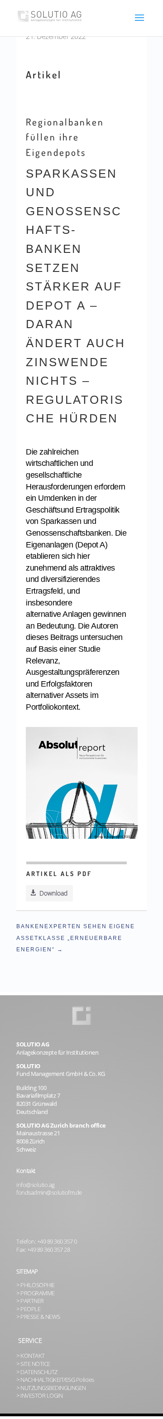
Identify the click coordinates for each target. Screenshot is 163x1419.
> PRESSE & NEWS (38, 1317)
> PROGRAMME (35, 1293)
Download (53, 893)
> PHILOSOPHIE (35, 1285)
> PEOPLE (28, 1309)
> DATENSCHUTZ (37, 1372)
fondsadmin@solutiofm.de (49, 1192)
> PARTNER (30, 1301)
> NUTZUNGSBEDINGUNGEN (51, 1388)
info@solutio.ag (35, 1185)
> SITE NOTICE (33, 1364)
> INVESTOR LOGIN (39, 1396)
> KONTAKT (30, 1356)
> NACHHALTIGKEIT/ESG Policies (55, 1380)
